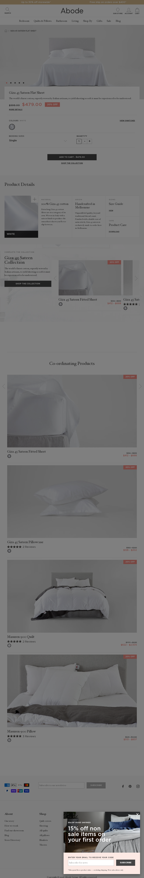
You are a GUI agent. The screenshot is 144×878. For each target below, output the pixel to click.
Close (72, 439)
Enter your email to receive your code (91, 857)
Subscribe (125, 863)
